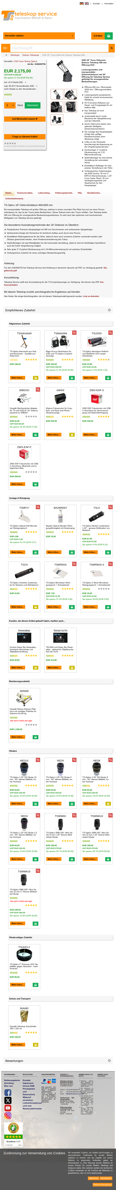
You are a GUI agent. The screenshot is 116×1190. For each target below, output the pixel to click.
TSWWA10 (97, 816)
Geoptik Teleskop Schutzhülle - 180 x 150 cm (23, 1027)
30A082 (24, 1008)
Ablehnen (93, 1178)
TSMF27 (24, 507)
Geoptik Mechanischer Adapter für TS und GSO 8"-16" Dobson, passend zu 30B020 (24, 410)
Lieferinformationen (32, 1103)
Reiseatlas (24, 630)
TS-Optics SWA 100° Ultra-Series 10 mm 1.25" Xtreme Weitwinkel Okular (96, 835)
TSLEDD (97, 333)
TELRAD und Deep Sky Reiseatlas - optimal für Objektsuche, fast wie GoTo (60, 649)
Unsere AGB (28, 1086)
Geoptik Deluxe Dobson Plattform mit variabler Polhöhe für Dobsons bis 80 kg (23, 711)
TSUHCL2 (24, 947)
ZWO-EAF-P (24, 447)
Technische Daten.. (25, 193)
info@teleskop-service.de (74, 1094)
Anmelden (108, 3)
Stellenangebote (12, 1080)
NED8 (96, 760)
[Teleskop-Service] (31, 16)
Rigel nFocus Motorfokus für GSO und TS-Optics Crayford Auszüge (59, 353)
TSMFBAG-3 (96, 564)
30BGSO (24, 390)
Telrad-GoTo (60, 630)
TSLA (97, 507)
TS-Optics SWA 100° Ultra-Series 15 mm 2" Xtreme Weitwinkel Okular (23, 891)
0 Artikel (98, 36)
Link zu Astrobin (91, 296)
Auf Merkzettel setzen (24, 119)
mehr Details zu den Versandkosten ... (21, 89)
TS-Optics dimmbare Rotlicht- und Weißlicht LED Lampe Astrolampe (95, 353)
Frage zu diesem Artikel (24, 136)
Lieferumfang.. (44, 193)
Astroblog (9, 1083)
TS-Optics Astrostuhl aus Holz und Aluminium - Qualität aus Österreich (23, 353)
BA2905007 (60, 507)
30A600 (24, 691)
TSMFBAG (60, 564)
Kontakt (96, 3)
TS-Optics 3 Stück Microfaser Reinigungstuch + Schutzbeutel (96, 584)
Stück (20, 105)
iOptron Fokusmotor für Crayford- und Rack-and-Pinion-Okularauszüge (59, 410)
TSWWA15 (24, 871)
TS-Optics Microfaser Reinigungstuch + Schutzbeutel (58, 584)
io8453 (60, 390)
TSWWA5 (60, 816)
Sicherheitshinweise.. (14, 199)
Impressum (28, 1083)
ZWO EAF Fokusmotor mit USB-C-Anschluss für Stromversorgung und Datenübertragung (96, 410)
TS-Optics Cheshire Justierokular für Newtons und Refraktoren (24, 584)
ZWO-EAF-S (97, 390)
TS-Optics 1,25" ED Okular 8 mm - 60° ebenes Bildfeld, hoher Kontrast (95, 779)
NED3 (24, 816)
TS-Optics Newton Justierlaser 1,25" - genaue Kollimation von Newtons (96, 528)
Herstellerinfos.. (94, 193)
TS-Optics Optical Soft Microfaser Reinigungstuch (23, 527)
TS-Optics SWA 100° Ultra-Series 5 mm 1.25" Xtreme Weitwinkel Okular (59, 835)
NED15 (24, 760)
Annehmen (105, 1178)
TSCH (24, 564)
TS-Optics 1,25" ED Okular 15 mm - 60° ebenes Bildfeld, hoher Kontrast (23, 779)
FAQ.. (80, 193)
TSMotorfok (60, 333)
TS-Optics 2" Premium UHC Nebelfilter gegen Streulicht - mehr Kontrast (24, 966)
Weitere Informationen (102, 1185)
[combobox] (39, 35)
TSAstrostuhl (24, 333)
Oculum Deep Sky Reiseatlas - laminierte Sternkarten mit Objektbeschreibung (23, 649)
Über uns (8, 1086)
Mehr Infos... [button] (18, 378)
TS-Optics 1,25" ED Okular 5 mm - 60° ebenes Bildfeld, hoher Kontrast (59, 779)
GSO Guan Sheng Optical (25, 61)
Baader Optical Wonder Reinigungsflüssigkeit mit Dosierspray (60, 527)
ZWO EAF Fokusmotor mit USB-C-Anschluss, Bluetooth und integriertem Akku (24, 466)
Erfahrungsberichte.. (64, 193)
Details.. (8, 193)
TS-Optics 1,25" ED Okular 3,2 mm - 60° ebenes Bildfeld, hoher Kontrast (23, 835)
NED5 (60, 760)
